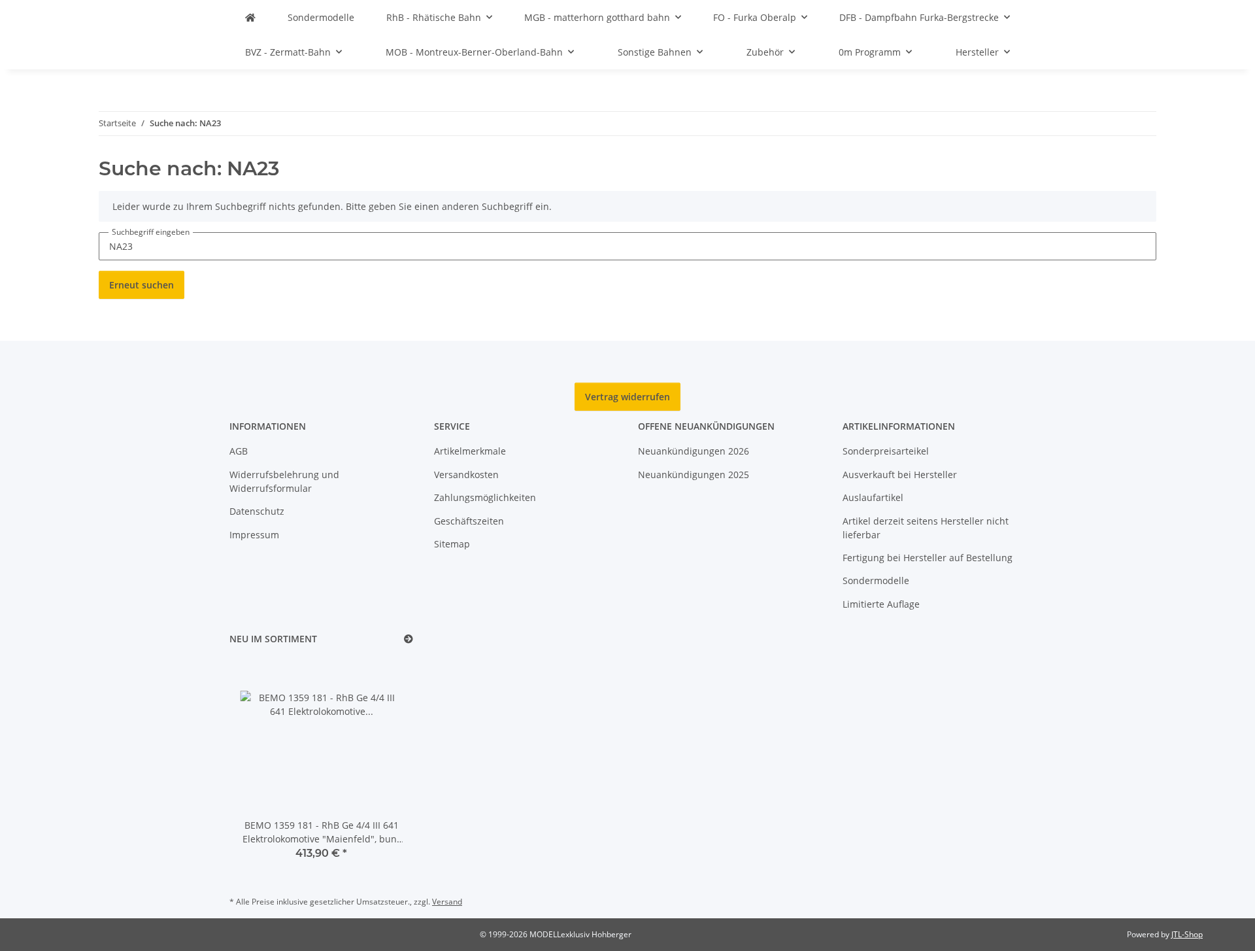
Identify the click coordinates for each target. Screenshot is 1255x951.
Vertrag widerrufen (627, 396)
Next (381, 766)
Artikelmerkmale (470, 451)
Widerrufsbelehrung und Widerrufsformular (284, 481)
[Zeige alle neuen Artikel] (408, 639)
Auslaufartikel (873, 497)
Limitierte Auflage (881, 604)
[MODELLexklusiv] (250, 17)
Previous (262, 766)
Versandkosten (466, 474)
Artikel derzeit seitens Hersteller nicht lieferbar (926, 528)
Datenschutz (256, 511)
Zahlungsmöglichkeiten (485, 497)
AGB (238, 451)
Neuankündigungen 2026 (693, 451)
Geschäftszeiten (469, 521)
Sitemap (452, 544)
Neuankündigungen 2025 (693, 474)
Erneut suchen (141, 285)
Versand (447, 901)
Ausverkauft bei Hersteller (900, 474)
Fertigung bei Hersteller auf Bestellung (927, 557)
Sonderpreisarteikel (886, 451)
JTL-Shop (1187, 934)
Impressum (254, 534)
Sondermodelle (876, 580)
